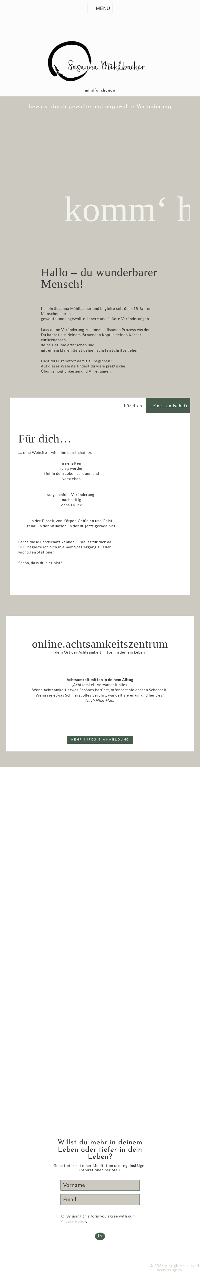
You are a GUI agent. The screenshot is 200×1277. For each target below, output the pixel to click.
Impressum (10, 1265)
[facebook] (3, 1256)
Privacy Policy (73, 1221)
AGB (26, 1265)
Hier (22, 547)
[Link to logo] (100, 62)
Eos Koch (191, 1270)
